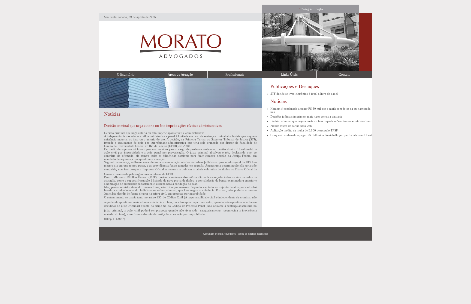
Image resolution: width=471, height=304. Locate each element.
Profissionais (234, 74)
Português (306, 9)
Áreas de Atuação (180, 74)
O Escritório (126, 74)
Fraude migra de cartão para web (291, 125)
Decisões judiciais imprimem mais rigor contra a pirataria (306, 116)
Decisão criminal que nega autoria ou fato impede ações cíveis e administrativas (320, 121)
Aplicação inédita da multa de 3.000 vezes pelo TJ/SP (304, 130)
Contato (345, 74)
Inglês (319, 9)
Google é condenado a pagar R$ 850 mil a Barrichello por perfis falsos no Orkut (321, 135)
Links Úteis (289, 74)
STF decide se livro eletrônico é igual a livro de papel (304, 93)
